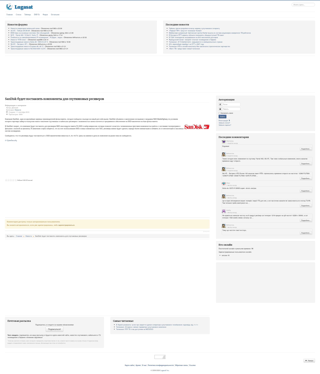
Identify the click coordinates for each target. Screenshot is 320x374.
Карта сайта (129, 365)
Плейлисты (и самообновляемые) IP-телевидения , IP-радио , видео (36, 37)
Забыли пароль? (225, 125)
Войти (222, 116)
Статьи (18, 14)
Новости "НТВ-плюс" (18, 39)
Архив (138, 365)
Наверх (310, 360)
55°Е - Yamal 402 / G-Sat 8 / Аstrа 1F (24, 35)
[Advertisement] (160, 74)
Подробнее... (305, 149)
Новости (18, 110)
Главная (9, 14)
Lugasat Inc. (164, 370)
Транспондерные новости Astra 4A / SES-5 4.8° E (29, 42)
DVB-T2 (37, 14)
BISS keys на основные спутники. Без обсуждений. (30, 33)
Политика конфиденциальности (161, 365)
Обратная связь (181, 365)
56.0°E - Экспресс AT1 (19, 44)
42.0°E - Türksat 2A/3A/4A (20, 30)
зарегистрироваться (66, 225)
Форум (45, 14)
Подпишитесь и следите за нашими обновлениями (54, 325)
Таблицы (27, 14)
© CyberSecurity (11, 140)
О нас (144, 365)
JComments (206, 231)
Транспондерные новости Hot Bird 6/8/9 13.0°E (28, 48)
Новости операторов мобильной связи (25, 28)
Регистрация (223, 120)
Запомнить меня (227, 113)
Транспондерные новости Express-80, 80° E (27, 46)
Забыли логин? (224, 123)
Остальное (55, 14)
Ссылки (192, 365)
